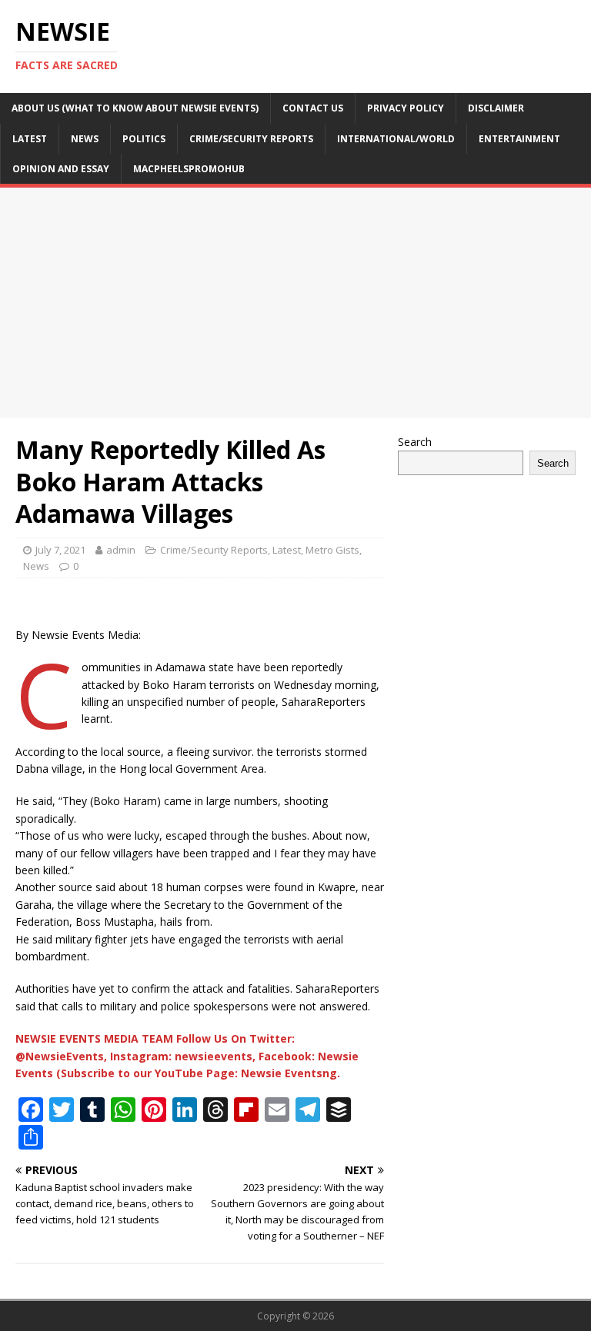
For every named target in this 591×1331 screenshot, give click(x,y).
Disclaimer (496, 108)
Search (415, 441)
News (84, 138)
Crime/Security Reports (251, 138)
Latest (29, 138)
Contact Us (312, 108)
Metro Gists (332, 550)
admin (120, 550)
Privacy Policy (405, 108)
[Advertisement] (295, 303)
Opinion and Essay (60, 168)
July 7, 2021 (60, 550)
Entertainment (519, 138)
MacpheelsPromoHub (189, 168)
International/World (396, 138)
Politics (143, 138)
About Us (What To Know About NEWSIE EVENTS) (135, 108)
